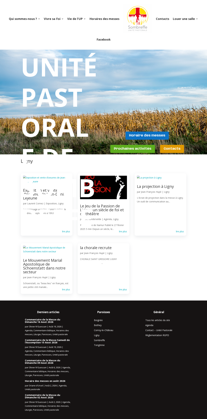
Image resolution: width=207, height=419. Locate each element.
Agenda (29, 330)
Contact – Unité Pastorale (158, 330)
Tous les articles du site (157, 320)
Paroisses (47, 334)
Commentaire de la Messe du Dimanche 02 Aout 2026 (42, 396)
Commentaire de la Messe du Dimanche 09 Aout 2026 (42, 361)
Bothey (98, 325)
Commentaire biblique (44, 330)
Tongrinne (99, 345)
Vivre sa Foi (52, 19)
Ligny (53, 277)
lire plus (66, 289)
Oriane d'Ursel (36, 385)
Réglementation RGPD (157, 335)
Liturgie (37, 334)
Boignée (98, 320)
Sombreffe (99, 340)
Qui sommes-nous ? (23, 19)
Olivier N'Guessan (38, 326)
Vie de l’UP (75, 19)
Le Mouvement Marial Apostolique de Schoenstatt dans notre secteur (44, 266)
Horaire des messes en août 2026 (45, 380)
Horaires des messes (104, 19)
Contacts (162, 19)
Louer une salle (184, 19)
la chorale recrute (96, 247)
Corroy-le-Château (103, 330)
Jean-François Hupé (37, 277)
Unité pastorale (60, 334)
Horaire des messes (147, 135)
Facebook (104, 39)
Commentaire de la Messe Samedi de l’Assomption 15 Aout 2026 (47, 341)
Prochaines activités (132, 148)
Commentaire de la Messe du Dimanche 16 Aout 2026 (42, 320)
